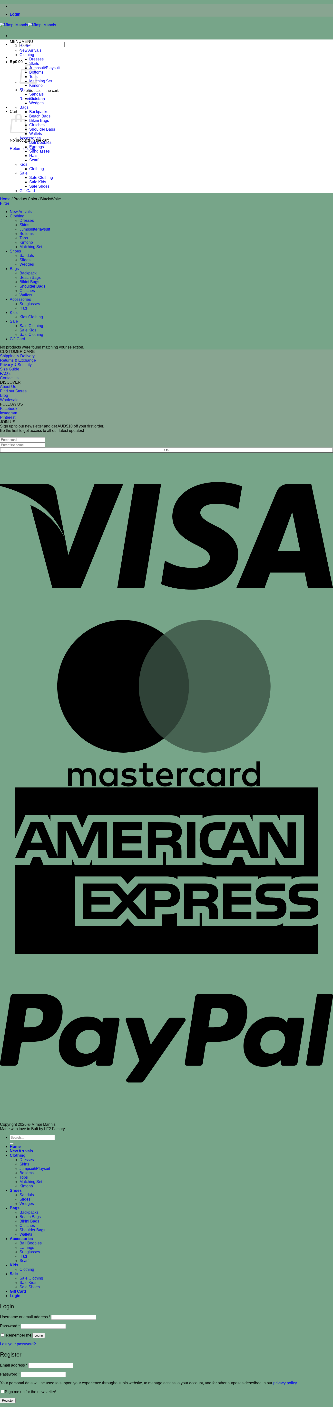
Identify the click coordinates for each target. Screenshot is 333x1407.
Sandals (36, 94)
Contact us (9, 378)
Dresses (36, 59)
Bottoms (27, 234)
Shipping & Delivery (17, 356)
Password (10, 1326)
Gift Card (27, 191)
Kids (23, 164)
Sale (24, 173)
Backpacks (38, 112)
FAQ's (5, 373)
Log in (38, 1335)
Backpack (28, 273)
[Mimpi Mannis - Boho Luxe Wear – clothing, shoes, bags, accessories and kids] (28, 25)
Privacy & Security (16, 365)
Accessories (30, 138)
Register (8, 1400)
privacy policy (285, 1383)
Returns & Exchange (18, 360)
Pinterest (7, 417)
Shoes (25, 90)
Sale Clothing (41, 177)
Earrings (36, 147)
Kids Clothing (31, 317)
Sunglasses (39, 151)
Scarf (33, 160)
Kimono (36, 85)
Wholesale (9, 400)
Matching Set (40, 81)
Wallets (35, 134)
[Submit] (12, 1143)
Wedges (36, 103)
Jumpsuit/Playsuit (44, 68)
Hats (33, 156)
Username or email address (25, 1317)
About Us (8, 387)
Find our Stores (13, 391)
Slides (34, 99)
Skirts (34, 63)
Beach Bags (39, 116)
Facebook (8, 409)
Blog (4, 395)
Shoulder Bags (42, 129)
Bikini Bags (39, 120)
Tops (24, 238)
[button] (15, 14)
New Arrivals (30, 50)
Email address (13, 1365)
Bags (24, 107)
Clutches (37, 125)
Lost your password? (18, 1344)
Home (25, 46)
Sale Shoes (39, 186)
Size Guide (9, 369)
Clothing (27, 55)
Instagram (8, 413)
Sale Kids (37, 182)
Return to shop (22, 148)
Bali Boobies (40, 142)
